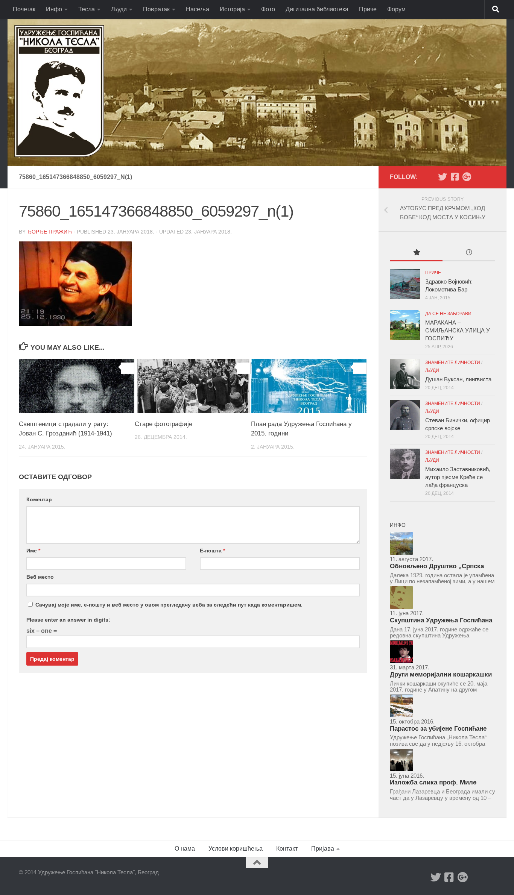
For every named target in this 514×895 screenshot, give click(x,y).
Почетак (24, 9)
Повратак (156, 9)
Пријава (322, 848)
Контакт (287, 848)
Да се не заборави (448, 313)
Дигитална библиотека (317, 9)
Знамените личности (452, 362)
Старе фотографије (163, 424)
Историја (232, 9)
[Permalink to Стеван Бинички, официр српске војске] (405, 415)
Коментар (39, 499)
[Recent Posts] (469, 253)
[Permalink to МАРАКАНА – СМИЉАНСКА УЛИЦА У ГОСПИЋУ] (405, 325)
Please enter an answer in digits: (68, 620)
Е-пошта (212, 551)
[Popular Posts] (416, 253)
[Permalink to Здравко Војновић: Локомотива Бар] (405, 284)
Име (33, 551)
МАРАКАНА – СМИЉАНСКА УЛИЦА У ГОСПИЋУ (457, 330)
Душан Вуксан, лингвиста (458, 379)
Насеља (197, 9)
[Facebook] (454, 176)
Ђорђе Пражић (49, 232)
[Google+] (466, 176)
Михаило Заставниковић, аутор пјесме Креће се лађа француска (457, 477)
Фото (268, 9)
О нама (185, 848)
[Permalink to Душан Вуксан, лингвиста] (405, 374)
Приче (368, 9)
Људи (119, 9)
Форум (396, 9)
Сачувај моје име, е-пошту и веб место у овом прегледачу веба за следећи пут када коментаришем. (169, 605)
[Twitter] (442, 176)
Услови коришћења (235, 848)
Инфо (54, 9)
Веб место (40, 577)
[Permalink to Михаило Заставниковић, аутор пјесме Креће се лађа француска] (405, 464)
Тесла (86, 9)
